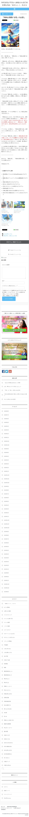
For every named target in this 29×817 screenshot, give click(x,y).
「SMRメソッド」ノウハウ (10, 603)
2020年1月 (6, 580)
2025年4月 (6, 460)
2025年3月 (6, 463)
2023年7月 (6, 539)
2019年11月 (6, 587)
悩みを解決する (7, 705)
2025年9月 (6, 448)
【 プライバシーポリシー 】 (6, 808)
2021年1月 (6, 569)
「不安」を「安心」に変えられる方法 (12, 390)
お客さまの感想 (7, 611)
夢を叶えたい (7, 678)
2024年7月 (6, 493)
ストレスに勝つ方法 (8, 618)
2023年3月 (6, 554)
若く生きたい (7, 757)
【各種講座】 (3, 809)
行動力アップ (7, 761)
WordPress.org (7, 798)
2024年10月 (6, 482)
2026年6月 (6, 418)
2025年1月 (6, 471)
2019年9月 (6, 591)
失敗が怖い (6, 235)
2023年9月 (6, 531)
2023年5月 (6, 546)
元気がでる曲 (7, 660)
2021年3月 (6, 565)
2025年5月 (6, 456)
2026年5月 (6, 422)
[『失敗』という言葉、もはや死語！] (6, 204)
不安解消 (6, 644)
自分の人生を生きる (8, 742)
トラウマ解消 (7, 626)
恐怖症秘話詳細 (7, 701)
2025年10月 (6, 445)
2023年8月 (6, 535)
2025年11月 (6, 441)
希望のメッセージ (8, 686)
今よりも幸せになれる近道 (9, 399)
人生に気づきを (7, 648)
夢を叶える (6, 682)
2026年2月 (6, 433)
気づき (5, 716)
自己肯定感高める (8, 754)
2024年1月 (6, 516)
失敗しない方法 (13, 235)
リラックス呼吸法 (8, 641)
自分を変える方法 (8, 750)
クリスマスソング (8, 614)
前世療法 (6, 663)
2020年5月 (6, 576)
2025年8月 (6, 452)
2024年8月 (6, 490)
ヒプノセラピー (7, 629)
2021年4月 (6, 561)
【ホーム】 (3, 806)
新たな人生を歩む (8, 708)
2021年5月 (6, 557)
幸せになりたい (7, 690)
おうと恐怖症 (7, 607)
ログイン (6, 786)
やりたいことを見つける (9, 637)
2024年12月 (6, 475)
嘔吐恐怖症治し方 (8, 675)
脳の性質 (6, 731)
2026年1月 (6, 437)
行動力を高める (7, 765)
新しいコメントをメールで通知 (10, 294)
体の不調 (6, 656)
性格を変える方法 (8, 693)
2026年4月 (6, 426)
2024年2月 (6, 512)
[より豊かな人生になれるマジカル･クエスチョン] (6, 217)
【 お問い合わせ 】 (17, 808)
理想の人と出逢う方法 (9, 720)
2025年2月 (6, 467)
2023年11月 (6, 524)
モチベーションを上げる (9, 633)
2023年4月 (6, 550)
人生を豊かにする (7, 13)
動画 (5, 667)
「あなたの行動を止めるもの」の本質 (12, 382)
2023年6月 (6, 542)
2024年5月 (6, 501)
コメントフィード (8, 794)
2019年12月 (6, 584)
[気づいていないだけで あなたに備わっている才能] (19, 204)
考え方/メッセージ (8, 727)
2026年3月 (6, 430)
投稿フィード (7, 790)
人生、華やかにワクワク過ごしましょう (12, 386)
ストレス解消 (7, 622)
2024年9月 (6, 486)
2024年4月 (6, 505)
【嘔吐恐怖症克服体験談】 (12, 806)
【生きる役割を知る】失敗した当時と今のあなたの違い (15, 394)
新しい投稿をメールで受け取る (10, 295)
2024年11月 (6, 478)
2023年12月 (6, 520)
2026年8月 (6, 411)
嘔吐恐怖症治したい (8, 671)
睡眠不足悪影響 (7, 723)
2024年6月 (6, 497)
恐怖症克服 (6, 697)
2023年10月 (6, 527)
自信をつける (7, 739)
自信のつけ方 (7, 735)
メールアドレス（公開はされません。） (9, 285)
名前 (3, 280)
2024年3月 (6, 508)
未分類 (5, 712)
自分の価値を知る (8, 746)
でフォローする (15, 250)
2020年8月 (6, 572)
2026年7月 (6, 414)
